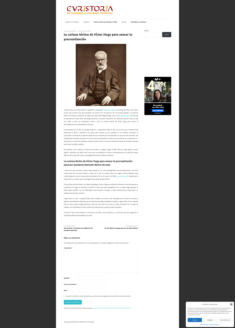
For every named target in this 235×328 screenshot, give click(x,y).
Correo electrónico (70, 284)
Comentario (68, 248)
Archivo (123, 22)
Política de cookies (204, 324)
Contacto (86, 22)
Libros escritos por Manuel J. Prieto (105, 22)
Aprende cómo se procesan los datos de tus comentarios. (112, 308)
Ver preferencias (225, 320)
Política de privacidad (214, 324)
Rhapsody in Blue (109, 110)
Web (65, 290)
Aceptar (194, 320)
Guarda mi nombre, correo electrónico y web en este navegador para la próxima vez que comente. (98, 296)
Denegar (210, 320)
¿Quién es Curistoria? (72, 22)
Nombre (67, 278)
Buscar (146, 30)
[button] (231, 304)
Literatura (81, 31)
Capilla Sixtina (124, 115)
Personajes (88, 31)
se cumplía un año (122, 176)
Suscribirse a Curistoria (138, 22)
